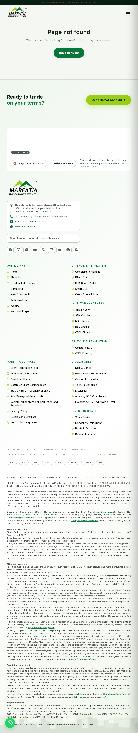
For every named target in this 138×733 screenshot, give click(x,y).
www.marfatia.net (25, 226)
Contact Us (17, 288)
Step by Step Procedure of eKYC (30, 390)
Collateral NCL (83, 347)
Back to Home (69, 52)
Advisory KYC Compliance (90, 396)
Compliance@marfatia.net (101, 512)
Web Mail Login (20, 311)
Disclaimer (81, 390)
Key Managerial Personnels (27, 396)
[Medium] (59, 250)
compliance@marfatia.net (29, 221)
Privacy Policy (19, 411)
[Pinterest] (68, 250)
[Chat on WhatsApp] (10, 723)
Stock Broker (83, 417)
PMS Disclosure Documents (91, 373)
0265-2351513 (51, 515)
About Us (16, 277)
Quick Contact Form (86, 294)
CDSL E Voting (83, 353)
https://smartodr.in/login (83, 659)
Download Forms (20, 379)
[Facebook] (10, 250)
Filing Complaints (85, 277)
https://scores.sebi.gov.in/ (41, 627)
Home (14, 271)
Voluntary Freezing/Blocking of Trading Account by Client (69, 2)
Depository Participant (88, 422)
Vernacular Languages (24, 422)
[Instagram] (18, 250)
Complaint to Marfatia (87, 271)
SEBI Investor (83, 309)
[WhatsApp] (43, 250)
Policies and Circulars (23, 416)
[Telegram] (26, 250)
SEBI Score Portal (85, 283)
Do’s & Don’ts (83, 367)
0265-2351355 (32, 515)
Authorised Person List (24, 373)
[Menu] (128, 12)
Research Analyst (85, 434)
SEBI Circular (82, 315)
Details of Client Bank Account (28, 384)
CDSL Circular (83, 332)
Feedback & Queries (23, 283)
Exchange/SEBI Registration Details (96, 401)
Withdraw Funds (20, 300)
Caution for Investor (87, 379)
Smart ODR (81, 288)
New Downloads (20, 294)
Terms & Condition (86, 384)
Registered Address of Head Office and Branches (34, 403)
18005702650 (14, 515)
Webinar (15, 305)
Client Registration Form (24, 367)
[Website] (76, 250)
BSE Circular (82, 326)
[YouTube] (35, 250)
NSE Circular (82, 321)
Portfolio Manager (86, 428)
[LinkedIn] (51, 250)
